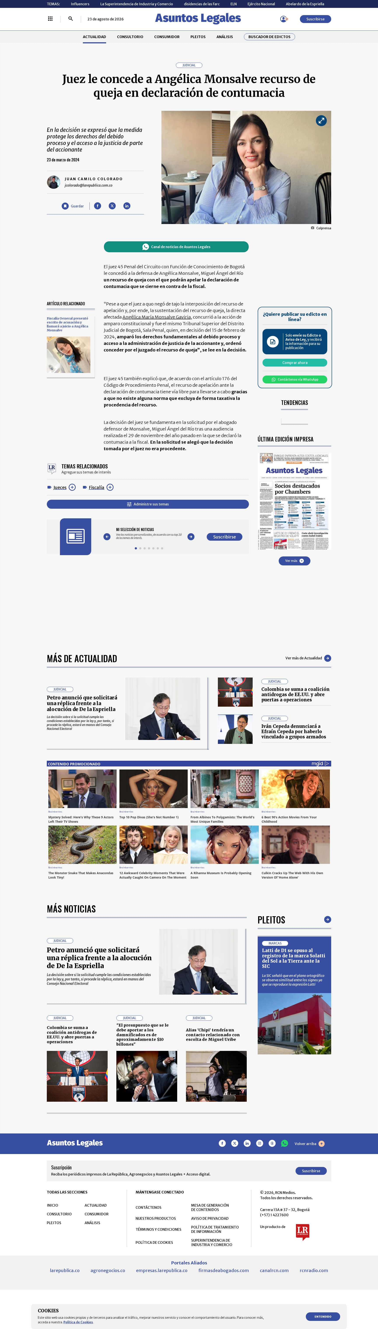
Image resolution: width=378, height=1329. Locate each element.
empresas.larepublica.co (161, 1270)
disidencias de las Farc (202, 4)
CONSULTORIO (130, 37)
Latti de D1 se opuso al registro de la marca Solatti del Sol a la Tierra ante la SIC (293, 958)
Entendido (323, 1316)
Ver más (291, 561)
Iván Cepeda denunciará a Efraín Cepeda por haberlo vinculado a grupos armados (293, 732)
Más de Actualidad (82, 658)
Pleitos (271, 919)
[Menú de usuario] (283, 19)
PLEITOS (198, 37)
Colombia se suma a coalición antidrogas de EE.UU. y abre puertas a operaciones (295, 694)
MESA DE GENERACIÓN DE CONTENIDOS (210, 1207)
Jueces (59, 487)
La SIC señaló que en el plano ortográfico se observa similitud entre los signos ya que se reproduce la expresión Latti (293, 980)
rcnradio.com (314, 1270)
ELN (234, 4)
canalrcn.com (274, 1270)
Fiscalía (96, 487)
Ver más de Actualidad (303, 658)
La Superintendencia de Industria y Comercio (136, 4)
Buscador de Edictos (269, 37)
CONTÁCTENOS (148, 1207)
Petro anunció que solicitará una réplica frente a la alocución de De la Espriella (82, 703)
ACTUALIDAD (94, 37)
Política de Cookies (78, 1322)
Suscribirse (315, 19)
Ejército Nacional (261, 4)
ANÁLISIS (225, 37)
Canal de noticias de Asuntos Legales (180, 247)
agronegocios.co (108, 1270)
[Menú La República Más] (50, 19)
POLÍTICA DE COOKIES (154, 1242)
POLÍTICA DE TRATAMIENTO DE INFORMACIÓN (215, 1229)
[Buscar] (70, 19)
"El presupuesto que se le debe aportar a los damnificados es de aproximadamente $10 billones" (142, 1035)
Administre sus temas (151, 504)
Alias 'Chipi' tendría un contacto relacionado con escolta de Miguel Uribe (213, 1034)
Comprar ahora (295, 362)
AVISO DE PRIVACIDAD (210, 1218)
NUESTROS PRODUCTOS (156, 1218)
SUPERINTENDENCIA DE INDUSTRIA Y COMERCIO (211, 1242)
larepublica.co (65, 1270)
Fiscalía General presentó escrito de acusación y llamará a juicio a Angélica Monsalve (67, 324)
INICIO (52, 1205)
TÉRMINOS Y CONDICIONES (158, 1229)
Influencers (80, 4)
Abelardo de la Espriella (305, 4)
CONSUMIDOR (167, 37)
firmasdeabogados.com (223, 1270)
